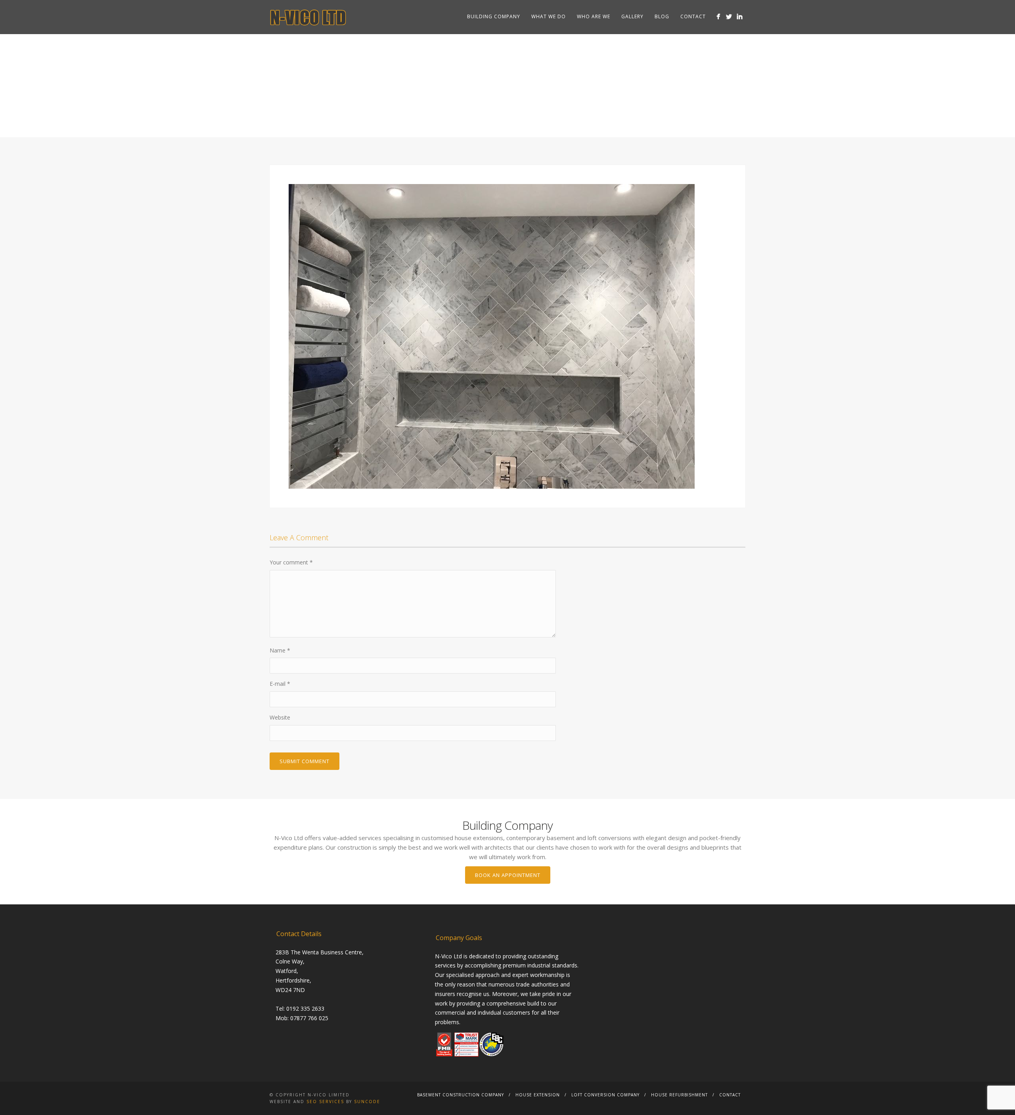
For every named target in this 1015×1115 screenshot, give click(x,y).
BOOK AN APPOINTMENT (507, 875)
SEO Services (325, 1101)
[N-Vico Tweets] (729, 16)
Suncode (367, 1101)
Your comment (291, 562)
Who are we (593, 16)
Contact (693, 16)
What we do (548, 16)
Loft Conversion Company (605, 1095)
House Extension (537, 1095)
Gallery (632, 16)
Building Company (493, 16)
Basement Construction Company (460, 1095)
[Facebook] (718, 16)
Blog (662, 16)
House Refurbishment (679, 1095)
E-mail (280, 683)
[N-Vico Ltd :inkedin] (740, 16)
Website (280, 717)
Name (280, 650)
